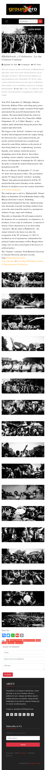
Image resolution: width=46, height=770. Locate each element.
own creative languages (11, 189)
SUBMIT (7, 674)
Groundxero (23, 753)
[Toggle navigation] (6, 21)
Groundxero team (34, 763)
